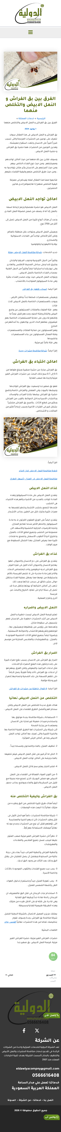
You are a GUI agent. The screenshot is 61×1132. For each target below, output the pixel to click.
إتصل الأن (50, 1015)
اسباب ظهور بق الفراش (34, 289)
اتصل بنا (48, 1100)
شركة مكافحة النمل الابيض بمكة (25, 252)
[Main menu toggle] (30, 32)
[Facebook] (24, 1030)
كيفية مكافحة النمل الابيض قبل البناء (38, 471)
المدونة (12, 1100)
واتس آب (50, 1117)
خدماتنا (37, 1100)
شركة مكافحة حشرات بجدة (33, 351)
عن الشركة (25, 1100)
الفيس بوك (10, 922)
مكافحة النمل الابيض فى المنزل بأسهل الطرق (33, 479)
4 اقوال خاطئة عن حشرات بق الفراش (28, 689)
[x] (37, 1030)
